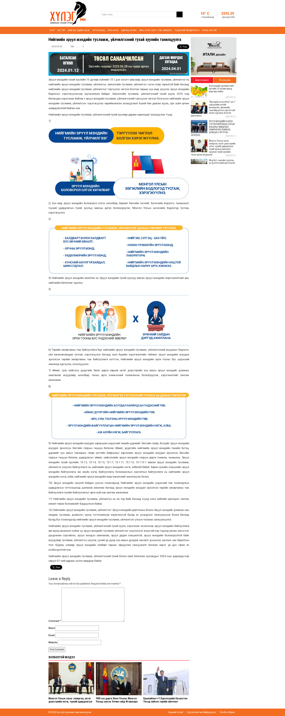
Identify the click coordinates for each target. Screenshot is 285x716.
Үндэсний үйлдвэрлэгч (187, 30)
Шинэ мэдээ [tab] (202, 80)
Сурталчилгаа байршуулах (201, 712)
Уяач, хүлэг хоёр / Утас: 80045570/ (155, 30)
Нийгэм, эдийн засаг (79, 30)
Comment (54, 621)
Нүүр (52, 30)
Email (51, 635)
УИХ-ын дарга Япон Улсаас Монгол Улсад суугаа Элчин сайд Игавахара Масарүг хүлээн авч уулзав (117, 701)
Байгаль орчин (128, 30)
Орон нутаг (113, 30)
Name (51, 628)
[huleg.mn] (68, 13)
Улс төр (61, 30)
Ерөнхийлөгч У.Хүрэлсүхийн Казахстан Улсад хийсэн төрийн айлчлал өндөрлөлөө (165, 701)
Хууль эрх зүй (209, 30)
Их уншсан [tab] (225, 80)
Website (52, 642)
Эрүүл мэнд (98, 30)
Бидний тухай (175, 712)
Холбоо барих (227, 712)
